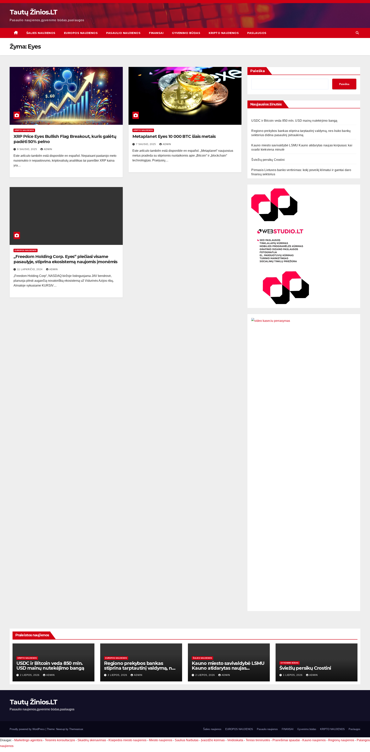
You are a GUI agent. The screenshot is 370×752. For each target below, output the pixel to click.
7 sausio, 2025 (146, 144)
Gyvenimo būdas (186, 33)
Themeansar (76, 729)
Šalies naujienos (41, 33)
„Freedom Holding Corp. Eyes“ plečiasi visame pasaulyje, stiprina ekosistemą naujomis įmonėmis (65, 259)
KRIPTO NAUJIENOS (224, 33)
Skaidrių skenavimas (91, 740)
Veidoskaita (235, 740)
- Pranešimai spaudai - (286, 740)
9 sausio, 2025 (27, 149)
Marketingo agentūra (28, 740)
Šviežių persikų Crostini (268, 159)
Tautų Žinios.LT (33, 12)
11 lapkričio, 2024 (30, 269)
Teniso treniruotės (258, 740)
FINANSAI (156, 33)
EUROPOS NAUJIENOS (81, 33)
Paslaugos (257, 33)
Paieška (257, 71)
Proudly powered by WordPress (27, 729)
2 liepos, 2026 (30, 675)
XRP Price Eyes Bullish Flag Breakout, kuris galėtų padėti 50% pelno (64, 139)
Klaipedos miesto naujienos (127, 740)
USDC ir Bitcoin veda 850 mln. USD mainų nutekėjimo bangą (294, 120)
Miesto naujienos (160, 740)
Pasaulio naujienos (123, 33)
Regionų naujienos (341, 740)
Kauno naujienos (314, 740)
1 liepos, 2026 (293, 675)
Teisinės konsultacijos (60, 740)
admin (48, 149)
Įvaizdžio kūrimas (213, 740)
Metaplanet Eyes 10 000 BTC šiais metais (174, 136)
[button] (357, 33)
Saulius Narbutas (186, 740)
